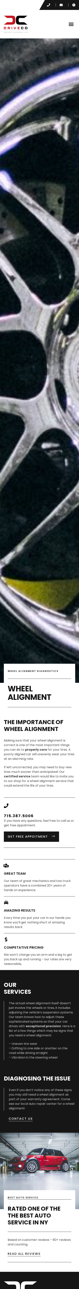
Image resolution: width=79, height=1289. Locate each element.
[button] (71, 24)
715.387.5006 (19, 816)
